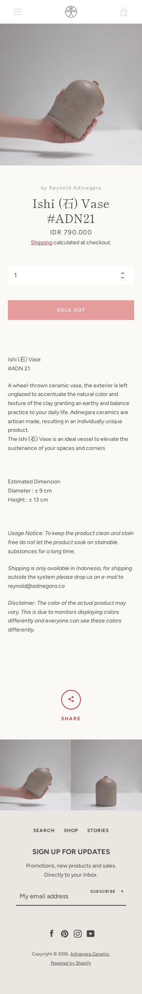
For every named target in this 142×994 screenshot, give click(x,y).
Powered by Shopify (71, 963)
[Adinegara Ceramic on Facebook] (52, 933)
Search (44, 830)
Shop (71, 830)
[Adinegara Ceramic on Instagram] (78, 933)
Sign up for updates (71, 851)
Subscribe (103, 891)
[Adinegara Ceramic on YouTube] (91, 933)
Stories (98, 830)
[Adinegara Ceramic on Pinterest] (65, 933)
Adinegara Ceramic (89, 954)
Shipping (41, 242)
